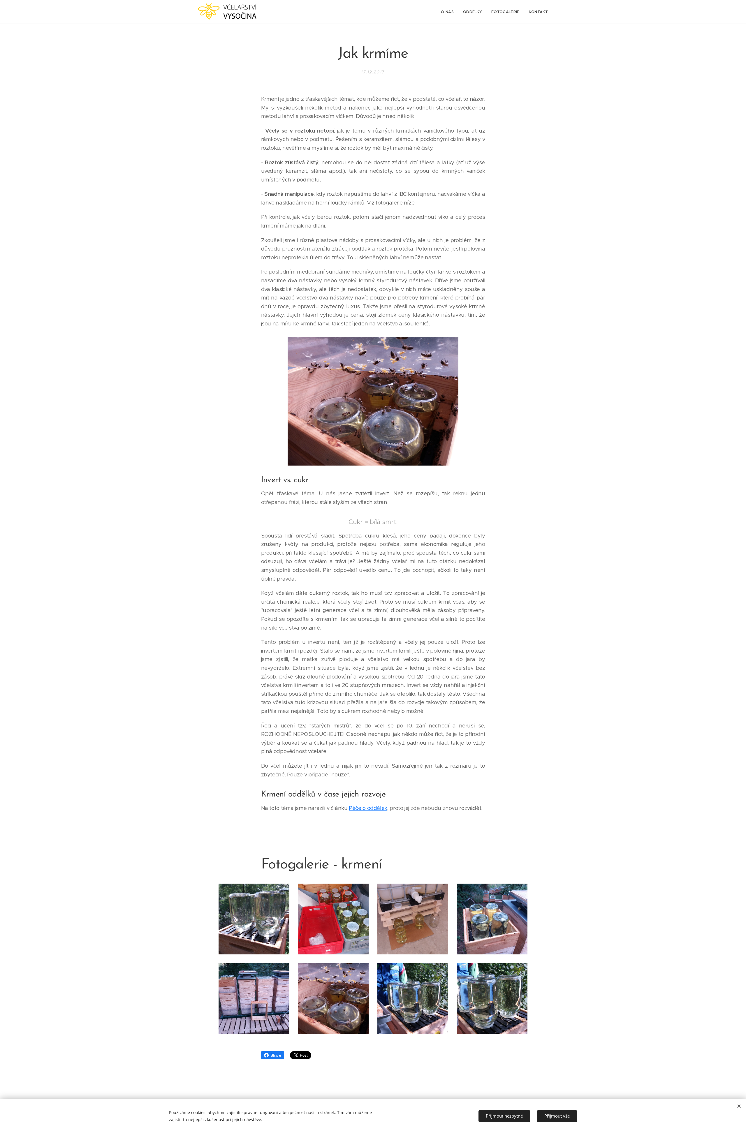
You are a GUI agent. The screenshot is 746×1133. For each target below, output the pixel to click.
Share (275, 1055)
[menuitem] (448, 12)
